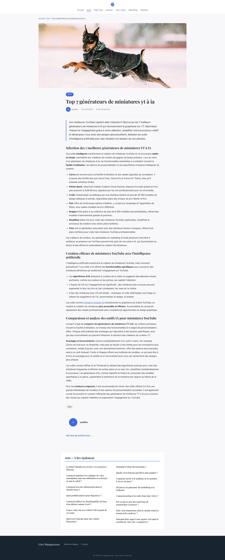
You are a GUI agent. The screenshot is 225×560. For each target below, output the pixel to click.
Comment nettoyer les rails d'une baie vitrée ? (137, 496)
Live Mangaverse (49, 544)
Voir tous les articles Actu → (79, 435)
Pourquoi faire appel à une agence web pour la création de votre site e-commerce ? (137, 520)
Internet (109, 10)
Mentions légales (71, 544)
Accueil (80, 10)
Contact (84, 544)
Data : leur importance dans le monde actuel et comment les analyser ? (137, 511)
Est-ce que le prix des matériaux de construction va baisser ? (132, 503)
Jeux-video (121, 10)
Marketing (133, 10)
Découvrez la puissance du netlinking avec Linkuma (135, 488)
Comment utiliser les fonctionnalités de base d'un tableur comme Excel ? (86, 503)
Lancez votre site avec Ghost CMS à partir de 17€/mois (86, 511)
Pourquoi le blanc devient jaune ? (131, 466)
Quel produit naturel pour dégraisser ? (84, 495)
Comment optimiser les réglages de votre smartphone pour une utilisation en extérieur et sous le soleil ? (86, 478)
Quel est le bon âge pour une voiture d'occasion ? (82, 520)
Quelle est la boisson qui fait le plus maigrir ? (137, 472)
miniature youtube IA (94, 302)
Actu (89, 10)
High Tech (98, 10)
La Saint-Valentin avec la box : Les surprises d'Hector (86, 468)
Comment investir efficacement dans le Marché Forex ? (84, 488)
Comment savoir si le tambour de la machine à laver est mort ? (136, 480)
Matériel (144, 10)
